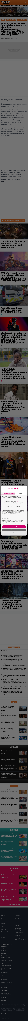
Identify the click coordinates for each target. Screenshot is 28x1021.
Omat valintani (14, 529)
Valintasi (21, 493)
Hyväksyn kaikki (14, 526)
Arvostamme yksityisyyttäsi (8, 493)
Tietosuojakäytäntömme (14, 532)
